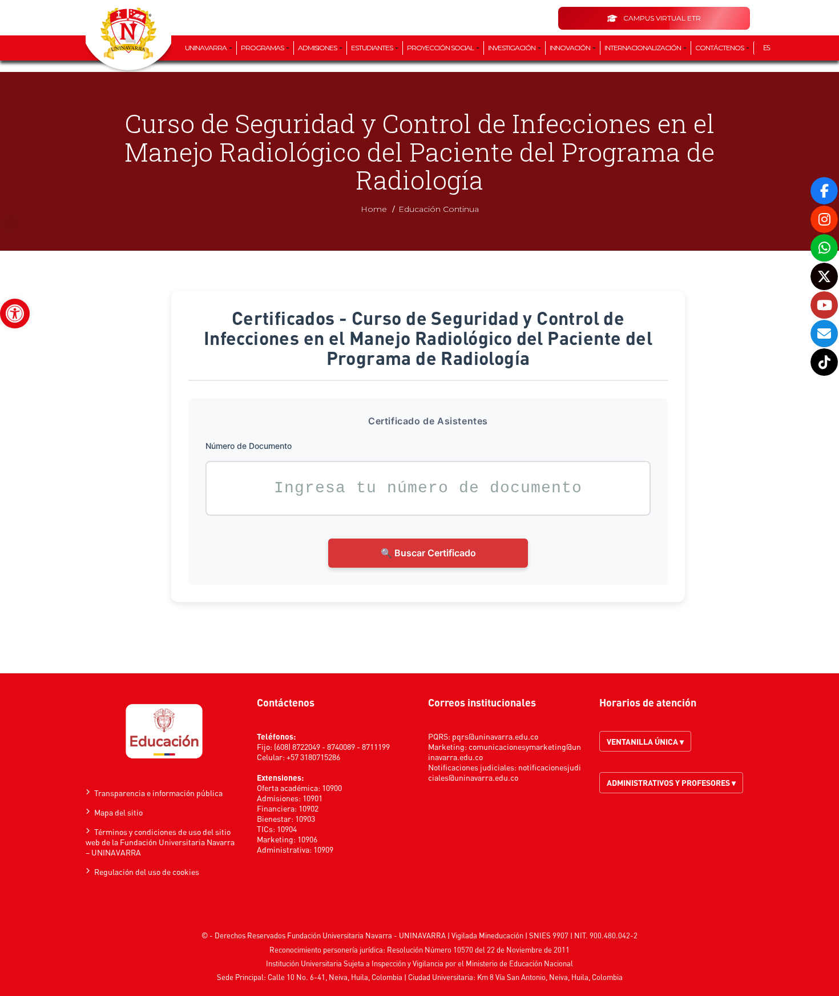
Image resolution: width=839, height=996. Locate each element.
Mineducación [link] (501, 935)
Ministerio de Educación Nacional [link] (519, 963)
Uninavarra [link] (206, 47)
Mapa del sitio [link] (118, 812)
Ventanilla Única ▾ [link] (645, 741)
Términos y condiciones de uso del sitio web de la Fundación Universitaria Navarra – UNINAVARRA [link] (160, 841)
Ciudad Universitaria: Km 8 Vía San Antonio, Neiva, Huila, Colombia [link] (515, 977)
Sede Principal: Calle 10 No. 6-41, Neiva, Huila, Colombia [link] (309, 977)
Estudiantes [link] (372, 47)
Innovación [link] (570, 47)
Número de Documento (248, 446)
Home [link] (374, 209)
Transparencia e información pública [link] (158, 793)
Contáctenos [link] (720, 47)
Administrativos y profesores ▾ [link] (671, 782)
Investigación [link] (512, 47)
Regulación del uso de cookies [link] (146, 871)
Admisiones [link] (318, 47)
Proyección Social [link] (441, 47)
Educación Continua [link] (438, 209)
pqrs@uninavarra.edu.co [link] (495, 736)
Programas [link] (263, 47)
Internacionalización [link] (643, 47)
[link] (15, 313)
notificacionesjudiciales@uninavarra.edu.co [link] (504, 772)
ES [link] (766, 47)
